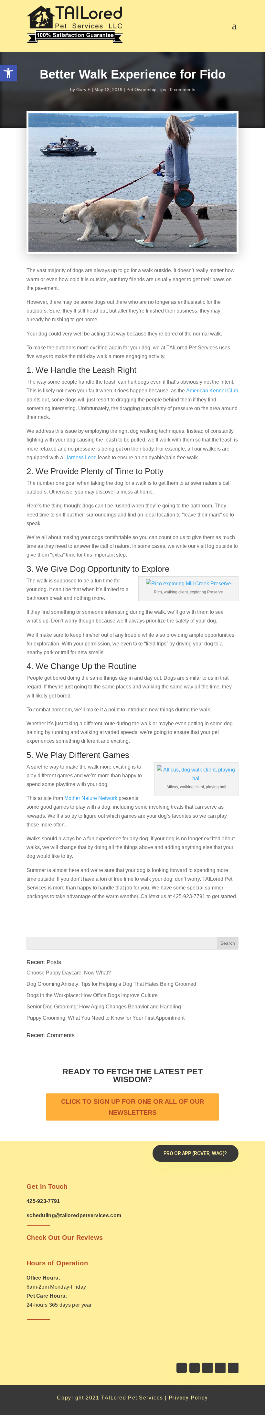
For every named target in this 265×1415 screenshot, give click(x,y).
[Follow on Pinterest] (233, 1368)
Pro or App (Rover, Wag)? (195, 1153)
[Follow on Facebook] (181, 1368)
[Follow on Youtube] (220, 1368)
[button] (8, 73)
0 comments (182, 89)
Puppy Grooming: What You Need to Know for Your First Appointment (105, 1018)
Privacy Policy (188, 1398)
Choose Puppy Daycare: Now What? (68, 972)
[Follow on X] (194, 1368)
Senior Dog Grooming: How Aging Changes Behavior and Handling (103, 1006)
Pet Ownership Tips (146, 89)
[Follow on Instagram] (207, 1368)
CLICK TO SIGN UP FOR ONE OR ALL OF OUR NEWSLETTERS (132, 1107)
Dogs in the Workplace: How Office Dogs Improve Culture (92, 995)
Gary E (83, 89)
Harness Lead (80, 457)
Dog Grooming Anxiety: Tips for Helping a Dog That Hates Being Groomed (111, 984)
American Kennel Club (212, 390)
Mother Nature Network (90, 798)
